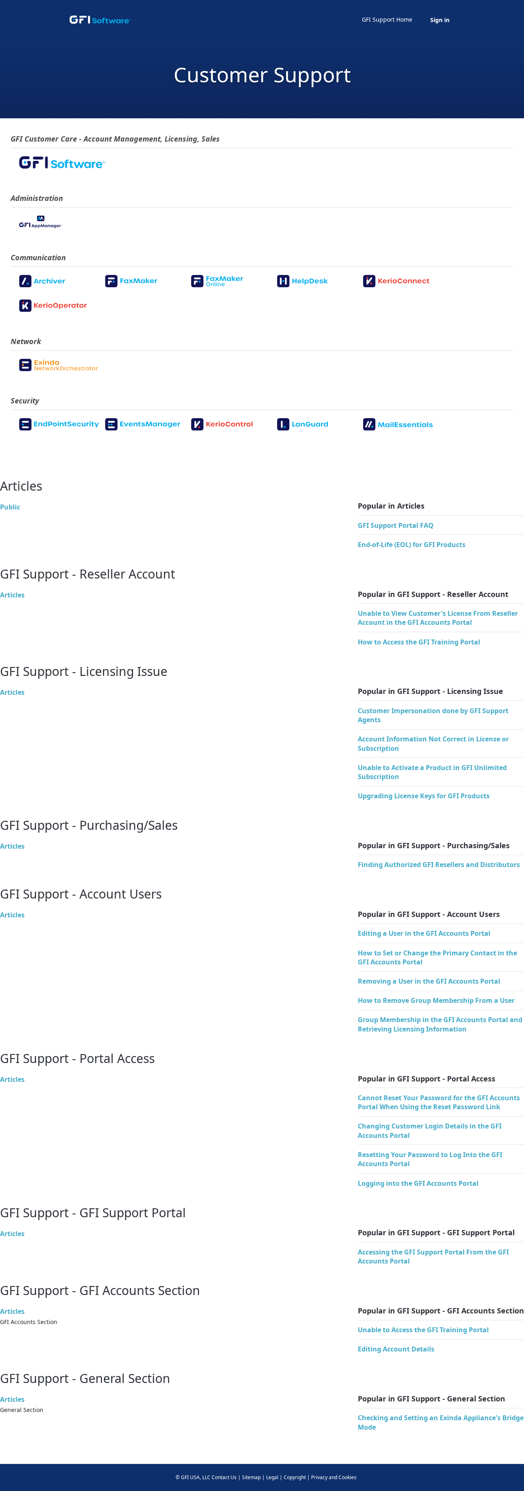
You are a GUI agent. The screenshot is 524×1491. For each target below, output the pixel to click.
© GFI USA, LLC (193, 1477)
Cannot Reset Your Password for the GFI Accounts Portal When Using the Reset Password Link (439, 1102)
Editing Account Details (396, 1349)
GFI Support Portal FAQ (396, 525)
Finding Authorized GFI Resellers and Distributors (439, 864)
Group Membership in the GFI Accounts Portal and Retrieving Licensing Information (440, 1024)
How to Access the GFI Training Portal (419, 641)
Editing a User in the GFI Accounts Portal (424, 933)
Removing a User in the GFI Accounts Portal (429, 981)
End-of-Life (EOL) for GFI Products (411, 544)
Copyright (295, 1477)
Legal (272, 1477)
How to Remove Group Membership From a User (436, 1000)
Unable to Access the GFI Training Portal (423, 1329)
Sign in (439, 20)
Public (10, 506)
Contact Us (224, 1477)
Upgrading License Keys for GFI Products (424, 795)
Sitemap (251, 1477)
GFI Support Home (387, 19)
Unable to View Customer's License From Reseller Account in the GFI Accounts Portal (438, 618)
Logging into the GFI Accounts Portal (418, 1183)
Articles (12, 594)
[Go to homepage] (100, 20)
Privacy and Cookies (334, 1477)
